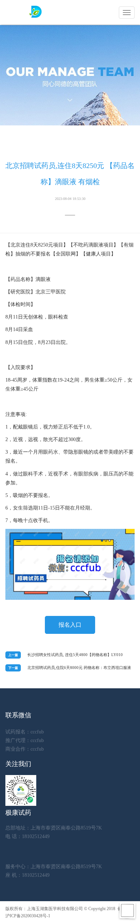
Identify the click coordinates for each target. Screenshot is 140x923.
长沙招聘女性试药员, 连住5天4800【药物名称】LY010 (75, 654)
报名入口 (70, 625)
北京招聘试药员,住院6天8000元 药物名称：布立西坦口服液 (79, 667)
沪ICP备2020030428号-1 (27, 915)
